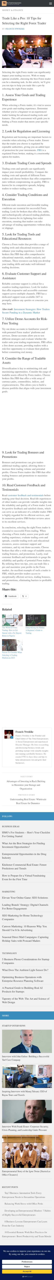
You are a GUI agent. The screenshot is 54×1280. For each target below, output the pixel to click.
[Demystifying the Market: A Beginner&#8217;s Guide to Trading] (36, 620)
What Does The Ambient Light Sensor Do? (25, 970)
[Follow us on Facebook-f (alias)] (45, 816)
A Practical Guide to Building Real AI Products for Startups (22, 989)
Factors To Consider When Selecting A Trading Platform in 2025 (12, 655)
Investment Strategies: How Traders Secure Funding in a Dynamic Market (26, 310)
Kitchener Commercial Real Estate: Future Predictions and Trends (24, 866)
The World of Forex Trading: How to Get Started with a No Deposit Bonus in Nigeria (11, 631)
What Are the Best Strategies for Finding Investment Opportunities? (23, 845)
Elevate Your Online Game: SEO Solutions (25, 897)
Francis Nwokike (15, 28)
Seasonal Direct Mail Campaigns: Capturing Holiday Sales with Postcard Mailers (25, 938)
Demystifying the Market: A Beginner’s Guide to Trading (35, 630)
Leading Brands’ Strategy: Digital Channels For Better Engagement (25, 906)
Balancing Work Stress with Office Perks (24, 1203)
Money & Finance (12, 10)
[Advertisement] (27, 422)
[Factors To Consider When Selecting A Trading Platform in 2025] (12, 645)
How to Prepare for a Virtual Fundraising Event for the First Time (23, 877)
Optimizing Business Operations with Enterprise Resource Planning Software (22, 978)
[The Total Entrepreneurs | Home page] (15, 3)
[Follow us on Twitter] (50, 816)
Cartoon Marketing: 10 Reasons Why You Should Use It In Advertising (24, 928)
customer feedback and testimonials (26, 495)
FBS (39, 150)
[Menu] (50, 3)
